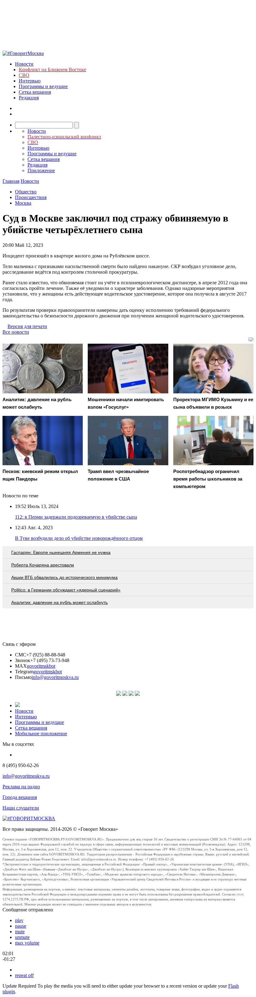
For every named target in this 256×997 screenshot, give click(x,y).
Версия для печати (27, 326)
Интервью (30, 80)
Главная (10, 181)
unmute (22, 937)
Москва (23, 203)
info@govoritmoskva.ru (55, 677)
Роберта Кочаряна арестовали (42, 564)
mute (20, 931)
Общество (26, 191)
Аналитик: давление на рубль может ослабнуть (59, 602)
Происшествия (31, 197)
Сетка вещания (35, 92)
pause (20, 926)
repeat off (24, 975)
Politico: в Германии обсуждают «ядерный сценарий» (66, 589)
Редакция (29, 97)
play (19, 920)
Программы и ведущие (43, 86)
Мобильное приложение (41, 733)
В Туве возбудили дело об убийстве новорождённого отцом (79, 538)
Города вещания (19, 797)
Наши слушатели (20, 807)
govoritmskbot (41, 666)
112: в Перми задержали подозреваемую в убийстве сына (76, 517)
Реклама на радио (21, 786)
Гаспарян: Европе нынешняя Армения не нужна (61, 552)
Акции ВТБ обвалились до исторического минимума (64, 577)
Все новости (15, 332)
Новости (24, 64)
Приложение (41, 170)
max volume (27, 942)
